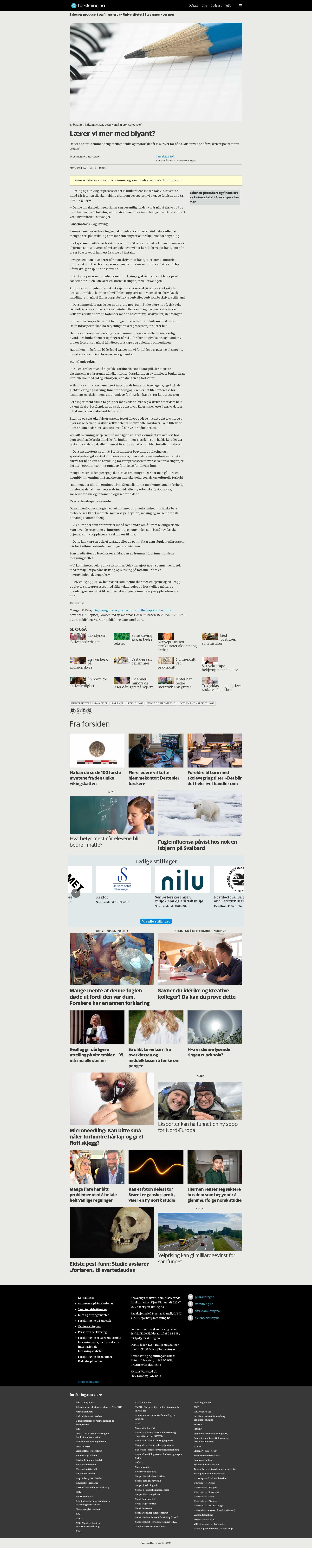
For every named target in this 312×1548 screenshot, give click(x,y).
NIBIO (79, 1518)
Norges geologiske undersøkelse (152, 1490)
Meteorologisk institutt (88, 1509)
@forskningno (204, 1297)
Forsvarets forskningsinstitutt (91, 1441)
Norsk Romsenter (144, 1508)
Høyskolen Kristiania (87, 1483)
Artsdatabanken (84, 1411)
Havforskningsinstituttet (89, 1460)
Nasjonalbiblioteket (145, 1428)
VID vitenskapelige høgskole (209, 1524)
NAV (78, 1513)
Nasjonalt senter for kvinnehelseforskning (157, 1449)
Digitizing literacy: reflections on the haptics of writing (132, 610)
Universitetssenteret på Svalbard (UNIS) (214, 1510)
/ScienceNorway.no (207, 1318)
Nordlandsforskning (145, 1471)
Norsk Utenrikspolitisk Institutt (151, 1512)
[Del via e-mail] (89, 711)
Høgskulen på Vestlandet (89, 1478)
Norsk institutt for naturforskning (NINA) (156, 1517)
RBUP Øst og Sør (202, 1411)
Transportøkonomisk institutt (210, 1473)
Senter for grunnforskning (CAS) (211, 1433)
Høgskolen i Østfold (86, 1469)
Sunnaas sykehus (203, 1460)
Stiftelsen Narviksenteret (207, 1455)
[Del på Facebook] (72, 711)
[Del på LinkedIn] (83, 711)
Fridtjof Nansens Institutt (89, 1451)
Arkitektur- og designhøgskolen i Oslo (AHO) (99, 1407)
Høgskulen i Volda (85, 1473)
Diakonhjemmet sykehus (89, 1416)
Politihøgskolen (202, 1402)
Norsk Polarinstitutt (145, 1499)
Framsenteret (83, 1446)
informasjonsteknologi (197, 703)
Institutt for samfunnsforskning (93, 1487)
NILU (78, 1531)
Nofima (139, 1462)
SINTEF (198, 1429)
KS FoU (79, 1492)
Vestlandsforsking (203, 1515)
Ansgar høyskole (85, 1402)
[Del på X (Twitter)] (78, 711)
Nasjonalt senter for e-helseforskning (154, 1445)
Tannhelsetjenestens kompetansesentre (215, 1469)
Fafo (78, 1429)
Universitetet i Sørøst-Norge (208, 1505)
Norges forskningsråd (146, 1485)
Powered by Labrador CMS (156, 1543)
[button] (75, 893)
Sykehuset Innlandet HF (206, 1464)
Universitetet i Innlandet (206, 1492)
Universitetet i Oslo (204, 1496)
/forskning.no (204, 1304)
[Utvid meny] (240, 5)
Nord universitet (143, 1467)
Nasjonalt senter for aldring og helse (154, 1440)
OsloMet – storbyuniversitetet (150, 1526)
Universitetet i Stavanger (207, 1501)
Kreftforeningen (84, 1496)
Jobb (228, 5)
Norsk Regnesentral (145, 1503)
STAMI (197, 1446)
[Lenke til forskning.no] (126, 4)
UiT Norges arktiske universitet (210, 1478)
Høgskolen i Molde (86, 1464)
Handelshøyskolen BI (87, 1455)
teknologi (135, 703)
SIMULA (198, 1424)
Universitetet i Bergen (205, 1487)
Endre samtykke (88, 1381)
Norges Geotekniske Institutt (150, 1476)
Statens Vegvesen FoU (205, 1451)
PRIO (196, 1407)
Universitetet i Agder (204, 1483)
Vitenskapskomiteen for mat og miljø (213, 1528)
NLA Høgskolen (143, 1402)
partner (118, 703)
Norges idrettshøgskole (147, 1494)
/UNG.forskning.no (207, 1311)
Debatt (193, 5)
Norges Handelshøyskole (148, 1480)
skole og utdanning (161, 703)
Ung (204, 5)
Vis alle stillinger (156, 921)
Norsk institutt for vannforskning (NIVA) (156, 1522)
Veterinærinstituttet (204, 1519)
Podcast (216, 5)
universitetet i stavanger (89, 703)
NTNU (138, 1423)
